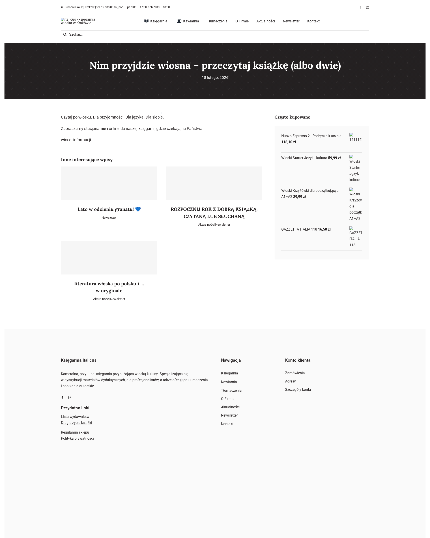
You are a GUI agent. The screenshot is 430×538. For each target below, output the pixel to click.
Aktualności (206, 224)
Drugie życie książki (76, 423)
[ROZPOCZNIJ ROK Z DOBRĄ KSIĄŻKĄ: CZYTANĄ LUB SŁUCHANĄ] (214, 183)
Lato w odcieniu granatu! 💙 (109, 209)
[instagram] (367, 7)
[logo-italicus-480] (83, 19)
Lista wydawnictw (75, 417)
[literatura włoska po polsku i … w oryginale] (109, 257)
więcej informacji (76, 139)
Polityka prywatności (77, 438)
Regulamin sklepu (75, 432)
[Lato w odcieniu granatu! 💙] (109, 183)
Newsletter (109, 217)
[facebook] (360, 7)
